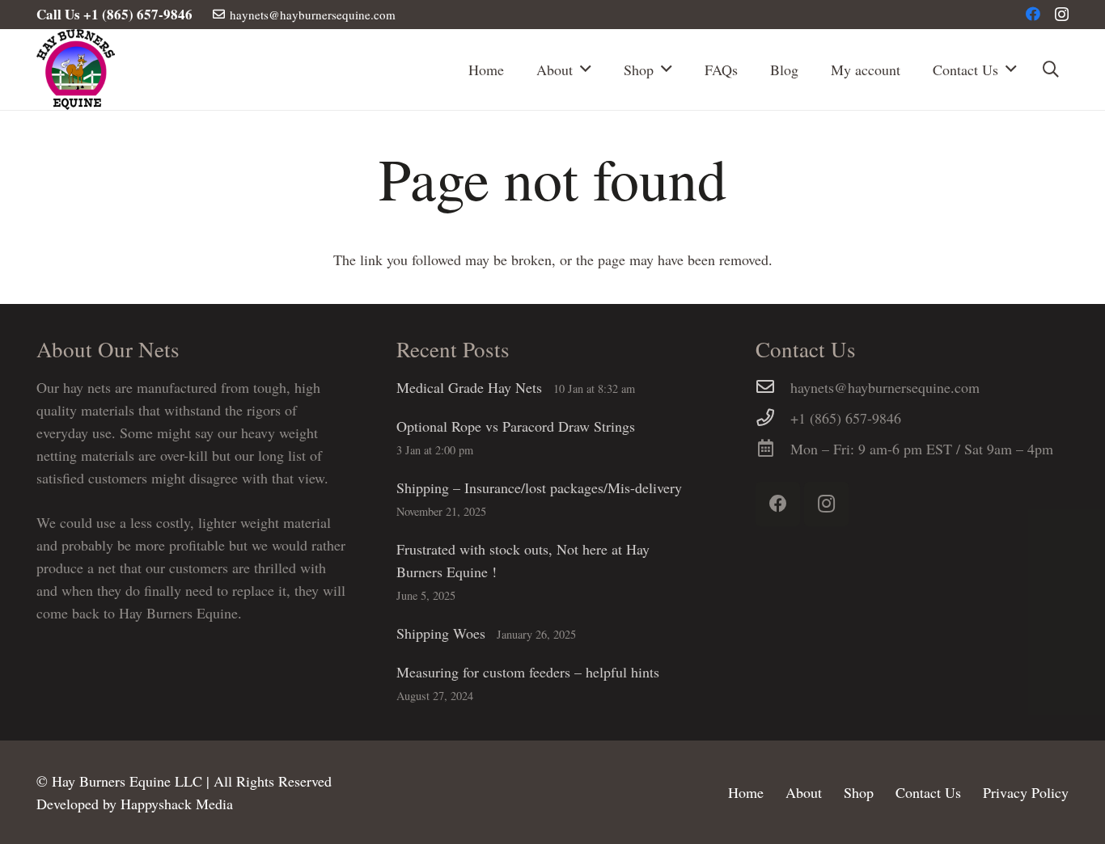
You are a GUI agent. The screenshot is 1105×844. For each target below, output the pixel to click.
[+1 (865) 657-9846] (773, 418)
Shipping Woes (440, 633)
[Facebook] (1033, 13)
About (803, 792)
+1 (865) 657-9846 (845, 418)
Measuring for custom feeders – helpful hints (527, 672)
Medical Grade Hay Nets (469, 387)
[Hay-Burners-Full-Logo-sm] (75, 69)
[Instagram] (1062, 14)
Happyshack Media (177, 803)
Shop (859, 792)
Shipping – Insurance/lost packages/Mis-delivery (539, 487)
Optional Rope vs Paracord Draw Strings (515, 426)
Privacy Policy (1026, 792)
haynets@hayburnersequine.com (885, 387)
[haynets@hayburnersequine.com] (773, 387)
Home (746, 792)
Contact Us (928, 792)
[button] (1051, 69)
